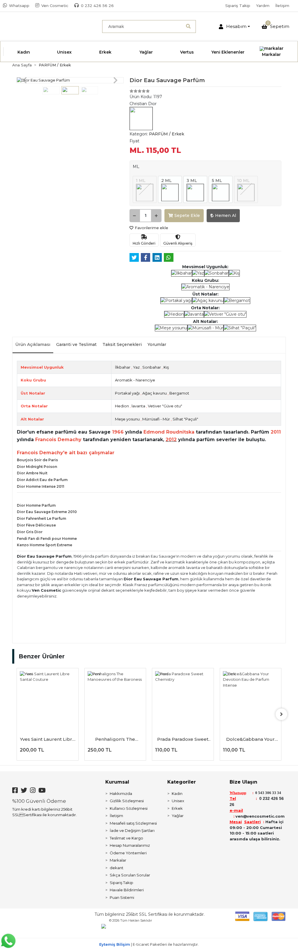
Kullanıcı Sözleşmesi (129, 808)
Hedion (122, 406)
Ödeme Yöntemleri (128, 853)
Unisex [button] (64, 52)
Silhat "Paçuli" (185, 419)
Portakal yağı (127, 393)
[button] (234, 26)
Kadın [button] (23, 52)
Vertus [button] (187, 52)
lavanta (138, 406)
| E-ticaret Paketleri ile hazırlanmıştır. (149, 944)
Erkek (177, 808)
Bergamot (179, 393)
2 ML (166, 180)
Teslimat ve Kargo (126, 838)
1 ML (141, 180)
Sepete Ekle (187, 215)
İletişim (282, 5)
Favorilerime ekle (151, 227)
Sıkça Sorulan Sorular (130, 875)
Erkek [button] (105, 52)
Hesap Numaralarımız (130, 845)
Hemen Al (225, 215)
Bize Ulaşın (243, 782)
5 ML (217, 180)
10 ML (243, 180)
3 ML (192, 180)
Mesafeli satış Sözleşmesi (133, 823)
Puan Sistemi (122, 897)
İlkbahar (122, 367)
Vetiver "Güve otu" (165, 406)
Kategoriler (181, 782)
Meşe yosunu (127, 419)
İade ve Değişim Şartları (132, 830)
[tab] (33, 345)
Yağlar (178, 815)
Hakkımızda (121, 793)
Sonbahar (151, 367)
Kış (166, 367)
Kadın (177, 793)
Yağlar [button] (146, 52)
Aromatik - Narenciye (135, 380)
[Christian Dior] (141, 118)
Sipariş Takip (237, 5)
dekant (116, 867)
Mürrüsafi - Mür (156, 419)
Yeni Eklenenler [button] (227, 52)
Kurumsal (117, 782)
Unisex (178, 800)
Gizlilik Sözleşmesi (127, 800)
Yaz (136, 367)
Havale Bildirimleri (127, 890)
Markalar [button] (271, 54)
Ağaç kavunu (154, 393)
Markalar (118, 860)
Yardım (262, 5)
